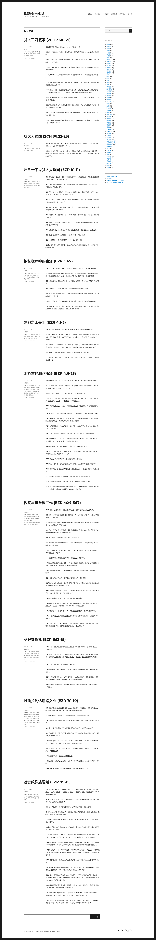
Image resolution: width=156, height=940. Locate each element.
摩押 (32, 796)
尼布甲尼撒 (27, 183)
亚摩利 (34, 794)
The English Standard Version (115, 180)
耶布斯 (30, 798)
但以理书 (109, 94)
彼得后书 (109, 158)
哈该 (37, 514)
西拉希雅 (31, 722)
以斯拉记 (26, 179)
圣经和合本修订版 (34, 13)
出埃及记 (109, 46)
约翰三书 (109, 164)
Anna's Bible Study (112, 176)
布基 (33, 718)
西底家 (27, 55)
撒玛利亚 (30, 391)
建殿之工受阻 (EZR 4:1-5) (45, 322)
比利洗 (36, 796)
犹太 (38, 393)
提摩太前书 (109, 145)
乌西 (31, 713)
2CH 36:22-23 (27, 148)
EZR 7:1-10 (26, 713)
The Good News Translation (115, 182)
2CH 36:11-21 (27, 52)
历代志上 (109, 67)
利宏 (35, 389)
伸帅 (32, 389)
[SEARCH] (130, 31)
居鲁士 (33, 148)
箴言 (108, 80)
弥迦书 (108, 105)
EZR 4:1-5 (26, 334)
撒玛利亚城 (36, 391)
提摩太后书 (109, 146)
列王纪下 (109, 65)
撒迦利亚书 (109, 114)
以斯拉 (35, 716)
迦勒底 (31, 55)
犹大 (27, 185)
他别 (27, 389)
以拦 (29, 389)
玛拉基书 (109, 116)
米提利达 (30, 185)
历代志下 (26, 49)
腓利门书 (109, 150)
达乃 (33, 524)
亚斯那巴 (33, 387)
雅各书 (108, 154)
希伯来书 (109, 152)
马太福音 (97, 14)
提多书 (108, 148)
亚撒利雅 (26, 714)
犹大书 (108, 165)
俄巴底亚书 (109, 101)
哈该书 (108, 112)
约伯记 (108, 76)
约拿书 (108, 103)
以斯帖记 (109, 75)
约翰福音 (122, 14)
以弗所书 (109, 135)
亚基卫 (28, 387)
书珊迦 (32, 385)
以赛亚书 (109, 86)
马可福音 (106, 14)
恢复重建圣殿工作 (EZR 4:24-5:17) (52, 502)
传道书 (108, 82)
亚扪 (31, 794)
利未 (38, 182)
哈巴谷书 (109, 109)
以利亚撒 (30, 716)
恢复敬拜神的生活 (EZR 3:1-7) (48, 261)
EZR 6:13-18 (27, 651)
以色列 (32, 52)
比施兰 (25, 393)
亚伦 (34, 713)
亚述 (30, 334)
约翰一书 (109, 160)
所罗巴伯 (28, 518)
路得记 (108, 58)
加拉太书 (109, 133)
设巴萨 (28, 187)
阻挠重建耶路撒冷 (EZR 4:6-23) (50, 373)
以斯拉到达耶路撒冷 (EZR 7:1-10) (51, 700)
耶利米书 (109, 88)
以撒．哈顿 (35, 334)
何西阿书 (109, 95)
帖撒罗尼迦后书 (111, 143)
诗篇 (108, 78)
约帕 (25, 277)
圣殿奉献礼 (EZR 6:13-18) (45, 639)
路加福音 (114, 14)
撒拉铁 (34, 275)
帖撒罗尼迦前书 (111, 141)
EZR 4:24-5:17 (27, 514)
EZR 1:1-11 (26, 182)
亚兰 (36, 385)
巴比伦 (27, 54)
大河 (38, 389)
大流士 (32, 336)
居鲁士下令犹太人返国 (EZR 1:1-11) (52, 169)
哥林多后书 (109, 131)
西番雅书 (109, 111)
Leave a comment (29, 58)
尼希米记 (109, 73)
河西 (29, 393)
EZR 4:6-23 (27, 385)
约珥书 (108, 97)
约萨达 (28, 277)
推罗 (28, 275)
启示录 (130, 14)
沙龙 (31, 720)
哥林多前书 (109, 129)
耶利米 (34, 54)
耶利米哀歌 (109, 90)
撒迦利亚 (37, 518)
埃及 (29, 796)
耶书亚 (32, 277)
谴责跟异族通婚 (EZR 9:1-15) (47, 782)
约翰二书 (109, 162)
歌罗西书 (109, 139)
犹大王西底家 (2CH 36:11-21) (47, 40)
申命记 (108, 52)
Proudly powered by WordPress (44, 931)
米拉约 (37, 720)
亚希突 (37, 713)
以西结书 (109, 92)
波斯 (31, 54)
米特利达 (26, 395)
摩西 (31, 275)
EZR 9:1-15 (26, 794)
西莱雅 (36, 722)
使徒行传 (109, 126)
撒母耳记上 (109, 59)
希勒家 (37, 718)
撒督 (28, 720)
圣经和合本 (109, 178)
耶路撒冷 (32, 150)
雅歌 (108, 84)
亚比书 (31, 714)
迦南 (25, 800)
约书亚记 (109, 54)
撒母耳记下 (109, 61)
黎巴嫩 (28, 279)
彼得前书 (109, 156)
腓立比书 (109, 137)
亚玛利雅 (35, 714)
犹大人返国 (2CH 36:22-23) (46, 136)
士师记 (108, 56)
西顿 (25, 279)
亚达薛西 (33, 651)
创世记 (90, 14)
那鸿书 (108, 107)
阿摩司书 (109, 99)
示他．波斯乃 (30, 657)
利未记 (108, 48)
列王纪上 (109, 63)
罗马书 (108, 128)
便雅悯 (35, 182)
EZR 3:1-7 (26, 273)
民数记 (108, 50)
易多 (25, 520)
